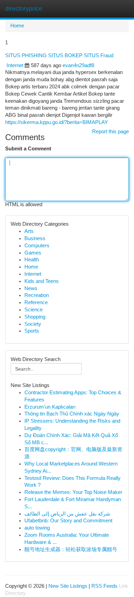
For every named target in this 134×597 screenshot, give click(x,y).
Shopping (34, 317)
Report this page (110, 131)
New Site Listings (67, 586)
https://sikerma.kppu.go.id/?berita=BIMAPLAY (56, 122)
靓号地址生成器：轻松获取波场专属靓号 (70, 549)
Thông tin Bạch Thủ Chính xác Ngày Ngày (71, 413)
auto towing (37, 528)
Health (31, 259)
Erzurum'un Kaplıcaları (50, 407)
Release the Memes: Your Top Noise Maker (73, 492)
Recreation (36, 295)
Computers (36, 245)
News (30, 288)
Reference (36, 302)
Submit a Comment (28, 148)
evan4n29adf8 (78, 65)
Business (34, 238)
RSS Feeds (104, 586)
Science (33, 309)
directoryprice (23, 8)
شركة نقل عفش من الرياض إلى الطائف (67, 514)
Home (17, 25)
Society (32, 324)
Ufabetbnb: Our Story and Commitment (68, 520)
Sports (31, 331)
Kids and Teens (41, 281)
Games (32, 253)
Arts (29, 231)
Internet (15, 65)
